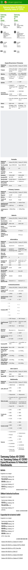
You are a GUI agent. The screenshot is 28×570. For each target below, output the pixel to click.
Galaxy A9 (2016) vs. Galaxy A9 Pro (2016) (13, 545)
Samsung (3, 14)
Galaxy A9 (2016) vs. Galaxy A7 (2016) (12, 558)
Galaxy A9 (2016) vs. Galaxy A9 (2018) (12, 555)
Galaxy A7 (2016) (22, 68)
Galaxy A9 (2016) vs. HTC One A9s (11, 548)
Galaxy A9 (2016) (13, 68)
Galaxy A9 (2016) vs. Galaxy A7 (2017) (12, 541)
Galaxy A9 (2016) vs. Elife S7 (9, 551)
